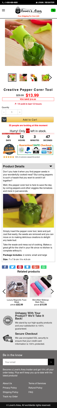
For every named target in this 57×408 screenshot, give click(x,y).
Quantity (5, 107)
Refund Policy (35, 387)
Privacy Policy (10, 387)
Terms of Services (37, 383)
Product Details (13, 166)
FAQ (30, 392)
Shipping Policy (10, 392)
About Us (7, 383)
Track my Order (10, 396)
